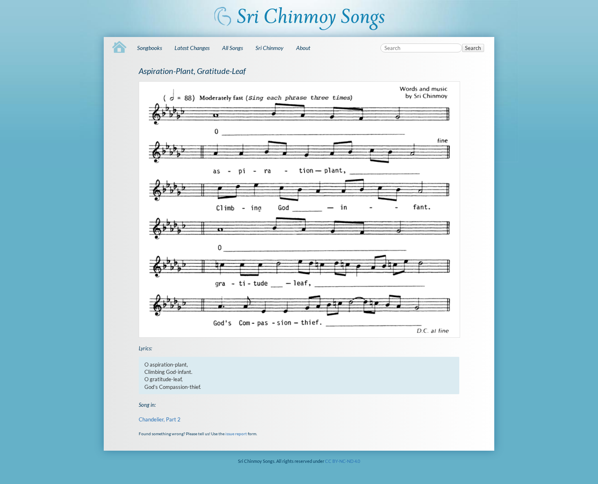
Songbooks (149, 47)
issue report (236, 433)
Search (473, 48)
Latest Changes (192, 47)
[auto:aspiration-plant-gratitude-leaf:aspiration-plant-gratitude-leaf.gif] (299, 209)
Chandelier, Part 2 (160, 419)
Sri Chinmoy (269, 47)
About (303, 47)
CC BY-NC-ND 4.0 (342, 461)
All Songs (232, 47)
